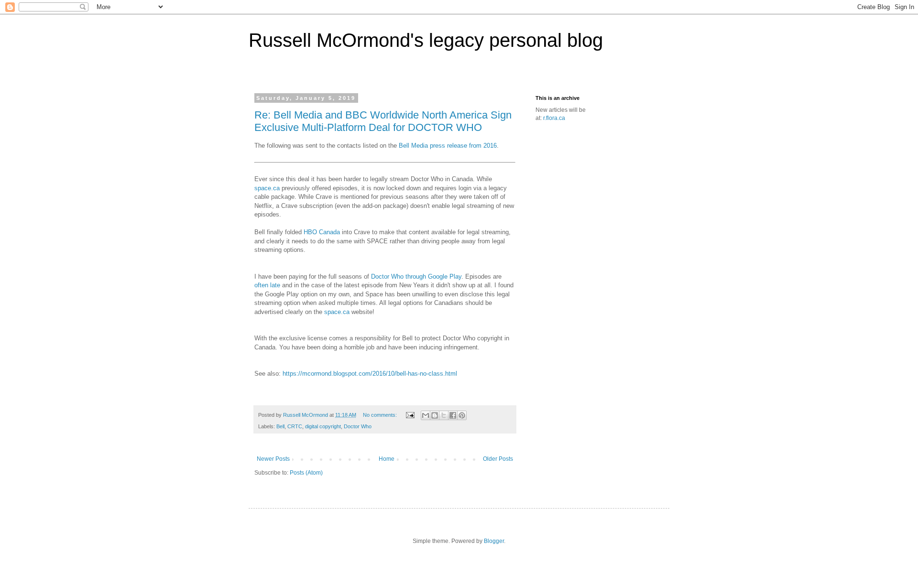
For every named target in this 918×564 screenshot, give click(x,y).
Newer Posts (273, 459)
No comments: (380, 415)
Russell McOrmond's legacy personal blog (426, 40)
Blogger (494, 541)
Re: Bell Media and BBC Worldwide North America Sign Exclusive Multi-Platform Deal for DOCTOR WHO (383, 121)
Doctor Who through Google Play (416, 276)
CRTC (294, 426)
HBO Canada (322, 232)
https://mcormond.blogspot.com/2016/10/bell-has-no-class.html (370, 373)
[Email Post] (410, 415)
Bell (280, 426)
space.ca (267, 188)
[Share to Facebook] (453, 415)
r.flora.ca (554, 118)
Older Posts (498, 459)
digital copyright (323, 426)
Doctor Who (358, 426)
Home (386, 459)
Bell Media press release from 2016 (448, 145)
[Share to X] (443, 415)
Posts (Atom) (306, 472)
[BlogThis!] (434, 415)
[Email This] (425, 415)
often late (267, 285)
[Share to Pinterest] (462, 415)
